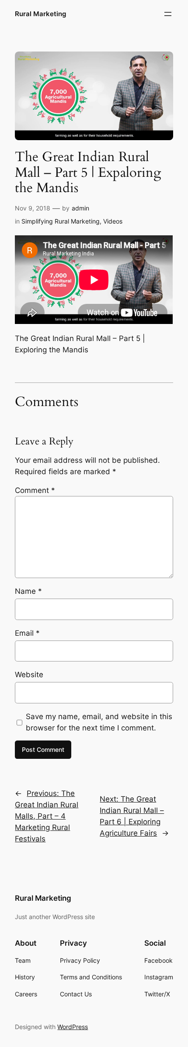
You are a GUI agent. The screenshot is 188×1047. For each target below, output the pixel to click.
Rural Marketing (40, 14)
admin (80, 208)
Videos (112, 221)
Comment (35, 490)
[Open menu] (168, 14)
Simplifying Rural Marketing (60, 221)
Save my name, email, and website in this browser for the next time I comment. (99, 722)
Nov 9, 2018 (32, 208)
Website (29, 674)
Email (27, 633)
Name (28, 591)
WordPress (72, 1026)
